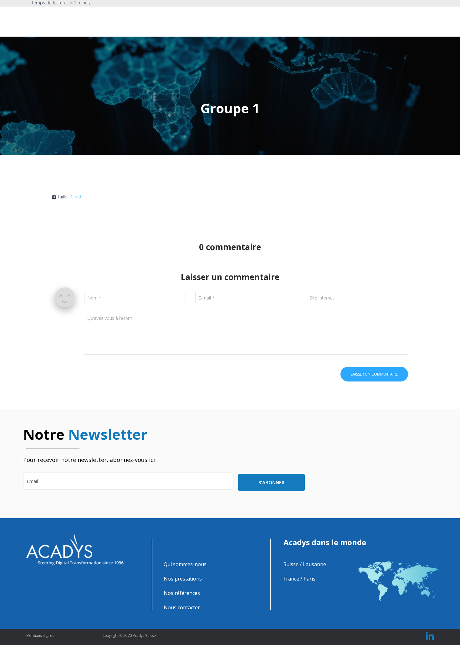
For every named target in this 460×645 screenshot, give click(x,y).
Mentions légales (40, 635)
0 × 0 (76, 197)
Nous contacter (387, 20)
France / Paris (299, 578)
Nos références (347, 20)
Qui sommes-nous (266, 20)
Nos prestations (308, 20)
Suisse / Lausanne (305, 564)
